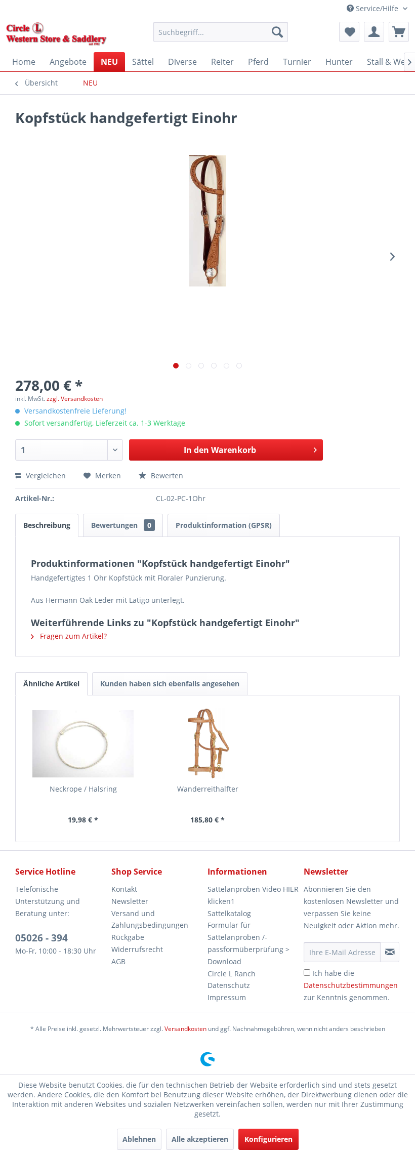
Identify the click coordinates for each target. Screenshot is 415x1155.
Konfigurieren (268, 1139)
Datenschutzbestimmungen (351, 985)
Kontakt (124, 889)
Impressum (227, 997)
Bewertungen (121, 525)
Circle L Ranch (232, 973)
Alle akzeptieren (200, 1139)
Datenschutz (229, 985)
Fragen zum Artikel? (72, 636)
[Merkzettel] (349, 32)
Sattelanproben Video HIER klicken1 (253, 895)
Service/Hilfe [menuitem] (377, 8)
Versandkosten (185, 1028)
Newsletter (129, 901)
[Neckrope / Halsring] (83, 743)
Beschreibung (46, 525)
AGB (118, 961)
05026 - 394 (41, 937)
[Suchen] (277, 32)
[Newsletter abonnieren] (389, 952)
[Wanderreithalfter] (207, 743)
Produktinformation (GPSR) (224, 525)
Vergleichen (45, 475)
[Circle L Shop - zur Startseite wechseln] (56, 34)
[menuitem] (220, 32)
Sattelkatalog (229, 913)
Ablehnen (139, 1139)
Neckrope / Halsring (83, 789)
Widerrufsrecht (137, 949)
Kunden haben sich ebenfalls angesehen (169, 683)
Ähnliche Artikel (51, 683)
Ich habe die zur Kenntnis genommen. (351, 985)
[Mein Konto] (374, 32)
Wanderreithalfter (207, 789)
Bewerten (166, 475)
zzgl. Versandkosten (75, 398)
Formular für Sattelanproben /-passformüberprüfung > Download (248, 943)
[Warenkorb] (399, 32)
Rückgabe (127, 937)
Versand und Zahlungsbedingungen (149, 919)
